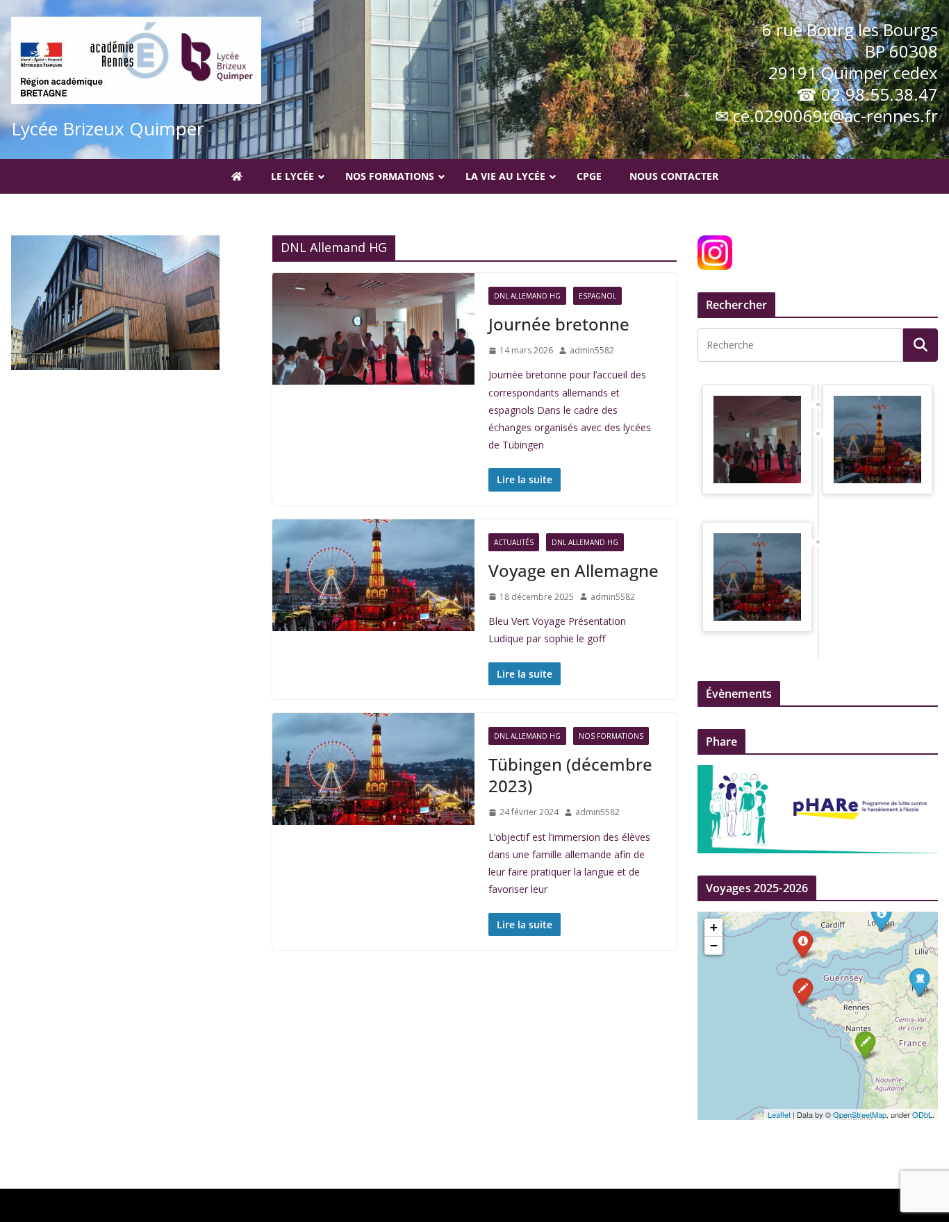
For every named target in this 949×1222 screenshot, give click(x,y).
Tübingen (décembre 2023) (570, 775)
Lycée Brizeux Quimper (107, 128)
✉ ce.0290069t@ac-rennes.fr (826, 115)
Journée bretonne (558, 323)
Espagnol (597, 296)
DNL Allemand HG (527, 296)
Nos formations (611, 736)
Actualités (514, 542)
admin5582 (592, 350)
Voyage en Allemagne (573, 570)
